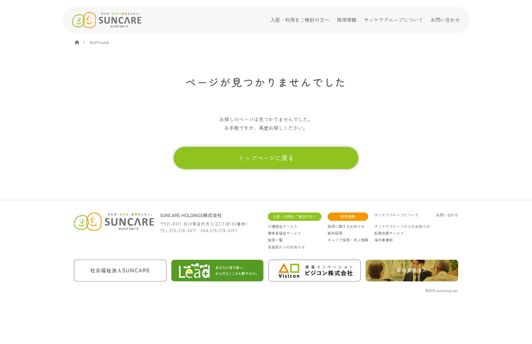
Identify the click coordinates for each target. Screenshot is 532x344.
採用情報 (347, 19)
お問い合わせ (445, 19)
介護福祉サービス (282, 226)
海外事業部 (383, 239)
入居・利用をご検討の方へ (299, 19)
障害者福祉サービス (284, 233)
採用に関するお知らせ (346, 226)
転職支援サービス (389, 233)
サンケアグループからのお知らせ (402, 226)
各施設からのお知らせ (286, 246)
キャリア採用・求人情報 (348, 239)
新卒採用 (335, 233)
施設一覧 (275, 239)
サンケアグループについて (393, 19)
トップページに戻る (266, 157)
